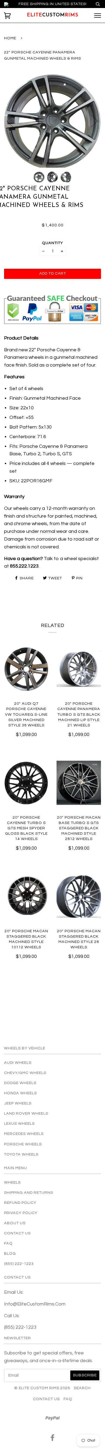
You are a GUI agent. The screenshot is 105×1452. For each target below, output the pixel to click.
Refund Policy (20, 1203)
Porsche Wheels (23, 1144)
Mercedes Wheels (24, 1134)
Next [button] (91, 120)
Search (82, 1388)
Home (10, 38)
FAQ (8, 1243)
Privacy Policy (20, 1213)
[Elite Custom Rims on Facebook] (52, 1439)
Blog (10, 1253)
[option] (52, 121)
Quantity (52, 243)
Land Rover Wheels (26, 1113)
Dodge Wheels (20, 1083)
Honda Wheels (20, 1093)
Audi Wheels (18, 1063)
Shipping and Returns (28, 1193)
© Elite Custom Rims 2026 (42, 1388)
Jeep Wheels (18, 1103)
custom (52, 15)
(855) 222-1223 (19, 1264)
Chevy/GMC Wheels (25, 1073)
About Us (15, 1223)
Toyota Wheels (21, 1154)
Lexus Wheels (19, 1124)
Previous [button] (13, 120)
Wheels (12, 1182)
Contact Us (17, 1233)
